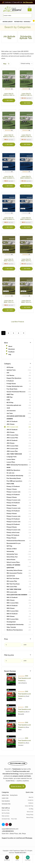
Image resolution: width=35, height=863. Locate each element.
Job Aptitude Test (9, 37)
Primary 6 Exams (12, 527)
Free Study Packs (12, 389)
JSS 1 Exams (10, 424)
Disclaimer (11, 349)
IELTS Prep (10, 402)
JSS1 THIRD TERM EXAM (14, 454)
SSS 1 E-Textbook (12, 597)
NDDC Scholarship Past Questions (17, 464)
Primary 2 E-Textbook (13, 494)
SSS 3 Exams (11, 616)
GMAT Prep (10, 394)
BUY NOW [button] (27, 103)
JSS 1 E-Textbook (12, 421)
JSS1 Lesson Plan (12, 451)
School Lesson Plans (13, 562)
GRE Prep (9, 397)
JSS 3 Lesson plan (12, 448)
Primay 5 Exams (11, 538)
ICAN (8, 400)
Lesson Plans (11, 462)
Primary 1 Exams (12, 489)
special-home (11, 575)
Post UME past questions (14, 481)
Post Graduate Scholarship (15, 475)
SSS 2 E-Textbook (12, 605)
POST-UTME (10, 483)
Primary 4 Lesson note (13, 516)
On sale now (10, 473)
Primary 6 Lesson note (13, 529)
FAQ (9, 354)
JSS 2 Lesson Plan (12, 437)
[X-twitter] (10, 824)
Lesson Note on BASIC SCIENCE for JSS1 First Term (9, 177)
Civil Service (10, 375)
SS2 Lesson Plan (12, 586)
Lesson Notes (11, 459)
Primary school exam (13, 532)
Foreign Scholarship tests (15, 386)
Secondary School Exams (14, 570)
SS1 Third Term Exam (13, 584)
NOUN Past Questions (13, 470)
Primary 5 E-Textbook (13, 519)
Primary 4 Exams (12, 513)
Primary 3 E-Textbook (13, 502)
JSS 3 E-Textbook (12, 440)
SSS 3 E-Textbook (12, 613)
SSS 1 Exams (11, 600)
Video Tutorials (11, 627)
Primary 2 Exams (12, 497)
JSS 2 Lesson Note (12, 435)
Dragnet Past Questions (14, 378)
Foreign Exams (11, 383)
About (10, 346)
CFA (8, 372)
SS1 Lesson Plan (12, 581)
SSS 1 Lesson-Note (12, 603)
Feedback (11, 351)
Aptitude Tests (11, 370)
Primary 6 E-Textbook (13, 524)
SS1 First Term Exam (13, 578)
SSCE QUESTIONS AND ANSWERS (17, 594)
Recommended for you (14, 543)
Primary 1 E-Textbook (13, 486)
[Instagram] (6, 824)
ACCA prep (10, 367)
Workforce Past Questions (15, 630)
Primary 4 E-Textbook (13, 511)
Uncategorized (11, 622)
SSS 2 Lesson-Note (12, 611)
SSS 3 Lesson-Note (12, 619)
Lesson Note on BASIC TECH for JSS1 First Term (9, 260)
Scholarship (10, 551)
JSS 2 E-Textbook (12, 429)
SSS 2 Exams (11, 608)
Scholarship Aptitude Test (26, 37)
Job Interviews (11, 410)
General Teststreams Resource (16, 391)
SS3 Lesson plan (12, 592)
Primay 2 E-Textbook (13, 535)
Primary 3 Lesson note (13, 508)
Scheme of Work (12, 548)
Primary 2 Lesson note (13, 500)
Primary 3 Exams (12, 505)
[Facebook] (3, 824)
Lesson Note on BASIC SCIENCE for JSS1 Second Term (9, 219)
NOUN (8, 467)
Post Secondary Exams (14, 478)
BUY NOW (10, 100)
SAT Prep (9, 546)
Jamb (8, 408)
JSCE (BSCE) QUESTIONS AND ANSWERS (16, 417)
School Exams (11, 559)
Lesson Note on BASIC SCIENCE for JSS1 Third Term (26, 219)
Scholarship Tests (12, 554)
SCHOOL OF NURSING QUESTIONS (13, 566)
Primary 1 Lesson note (13, 492)
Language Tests (12, 456)
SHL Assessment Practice (14, 573)
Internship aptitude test (14, 405)
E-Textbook (10, 381)
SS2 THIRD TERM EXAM (14, 589)
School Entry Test (12, 557)
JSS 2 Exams (10, 432)
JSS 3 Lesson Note (12, 446)
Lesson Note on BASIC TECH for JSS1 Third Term (26, 302)
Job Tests (10, 413)
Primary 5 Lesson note (13, 521)
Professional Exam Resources (16, 540)
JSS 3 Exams (10, 443)
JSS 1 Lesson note (12, 427)
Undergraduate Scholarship (15, 624)
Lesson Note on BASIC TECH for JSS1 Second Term (8, 302)
